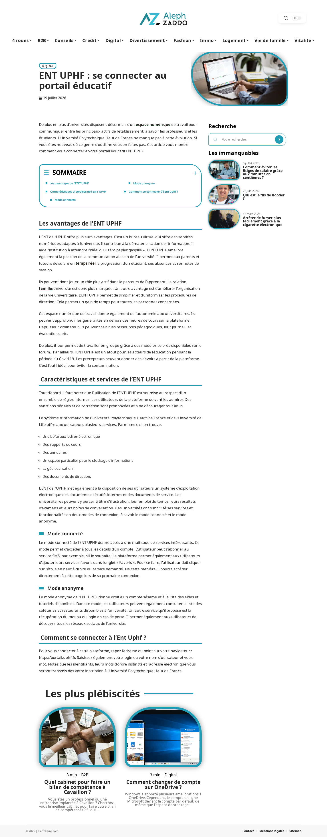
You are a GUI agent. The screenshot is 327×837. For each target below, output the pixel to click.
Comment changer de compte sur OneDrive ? (163, 784)
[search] (286, 18)
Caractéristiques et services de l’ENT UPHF (78, 191)
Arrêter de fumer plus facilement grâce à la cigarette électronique (262, 221)
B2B (84, 774)
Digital (47, 66)
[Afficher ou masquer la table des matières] (142, 173)
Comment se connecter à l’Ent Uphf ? (153, 191)
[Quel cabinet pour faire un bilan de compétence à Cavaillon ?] (77, 737)
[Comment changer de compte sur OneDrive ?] (163, 737)
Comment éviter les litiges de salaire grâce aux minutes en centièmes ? (263, 172)
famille (45, 288)
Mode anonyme (144, 183)
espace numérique (153, 124)
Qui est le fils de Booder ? (264, 197)
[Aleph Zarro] (163, 18)
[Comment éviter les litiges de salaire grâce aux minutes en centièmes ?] (224, 170)
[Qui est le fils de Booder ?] (224, 194)
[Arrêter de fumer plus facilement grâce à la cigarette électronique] (224, 219)
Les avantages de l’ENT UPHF (69, 183)
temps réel (86, 263)
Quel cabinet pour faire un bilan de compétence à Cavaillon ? (77, 787)
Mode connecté (65, 200)
